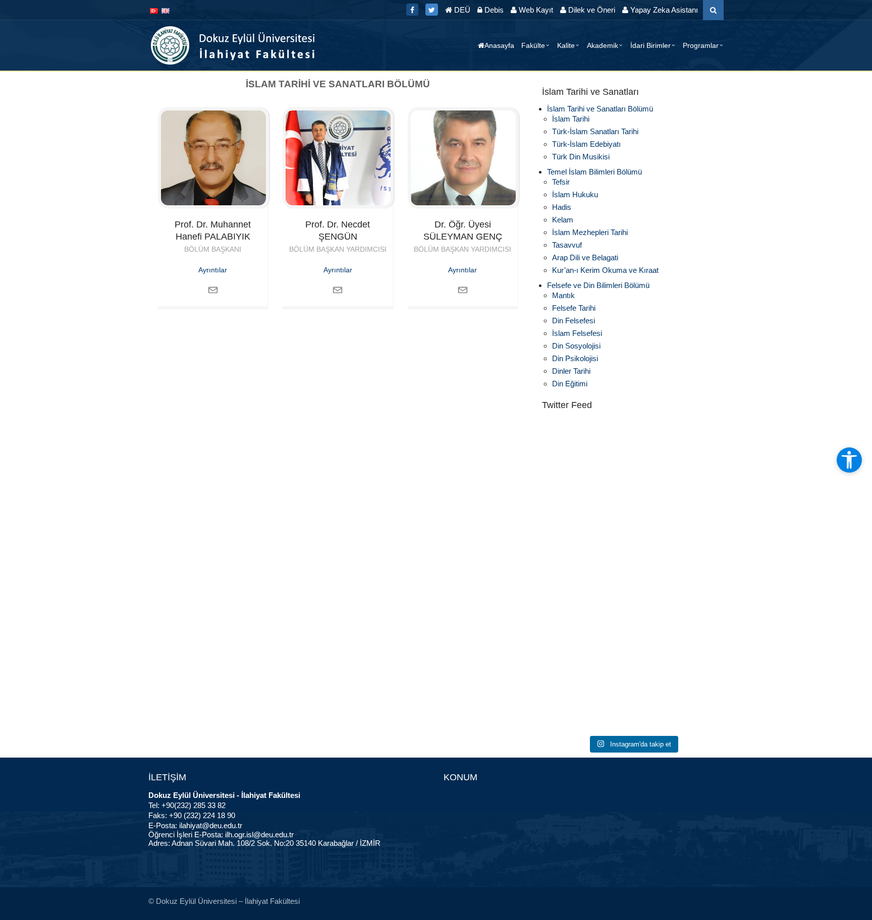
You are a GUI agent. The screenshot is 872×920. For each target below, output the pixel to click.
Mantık (563, 295)
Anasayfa (499, 45)
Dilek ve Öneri (590, 10)
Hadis (561, 207)
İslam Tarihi (570, 119)
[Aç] (632, 473)
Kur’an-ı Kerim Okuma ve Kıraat (605, 270)
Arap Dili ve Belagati (585, 257)
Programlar (701, 45)
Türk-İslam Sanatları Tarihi (595, 131)
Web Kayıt (535, 10)
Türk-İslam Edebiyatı (586, 144)
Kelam (562, 219)
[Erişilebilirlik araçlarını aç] (849, 460)
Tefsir (561, 182)
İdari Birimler (650, 45)
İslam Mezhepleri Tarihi (590, 232)
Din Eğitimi (569, 383)
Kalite (566, 45)
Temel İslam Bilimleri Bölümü (594, 172)
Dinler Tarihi (571, 371)
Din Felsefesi (573, 320)
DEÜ (461, 10)
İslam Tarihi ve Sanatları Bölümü (600, 108)
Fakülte (533, 45)
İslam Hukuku (575, 194)
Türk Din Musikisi (581, 156)
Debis (493, 10)
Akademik (602, 45)
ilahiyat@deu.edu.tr (210, 825)
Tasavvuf (567, 245)
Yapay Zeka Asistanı (663, 10)
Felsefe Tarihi (573, 308)
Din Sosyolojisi (576, 346)
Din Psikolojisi (575, 358)
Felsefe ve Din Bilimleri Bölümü (598, 285)
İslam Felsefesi (577, 333)
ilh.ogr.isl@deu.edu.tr (259, 834)
